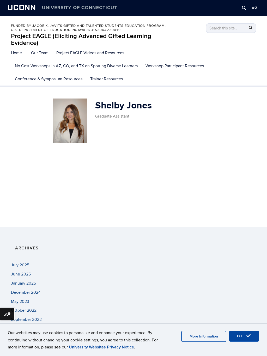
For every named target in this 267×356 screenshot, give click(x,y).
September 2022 (26, 319)
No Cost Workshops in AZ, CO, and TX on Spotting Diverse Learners (76, 66)
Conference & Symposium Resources (48, 79)
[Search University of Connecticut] (244, 8)
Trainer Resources (106, 79)
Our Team (39, 53)
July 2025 (20, 265)
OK (241, 336)
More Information (204, 336)
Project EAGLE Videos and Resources (90, 53)
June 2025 (21, 274)
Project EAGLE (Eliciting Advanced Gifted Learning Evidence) (81, 39)
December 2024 (26, 292)
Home (16, 53)
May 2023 (20, 301)
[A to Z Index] (254, 8)
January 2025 (23, 283)
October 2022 (24, 310)
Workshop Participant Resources (174, 66)
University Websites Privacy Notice (101, 347)
